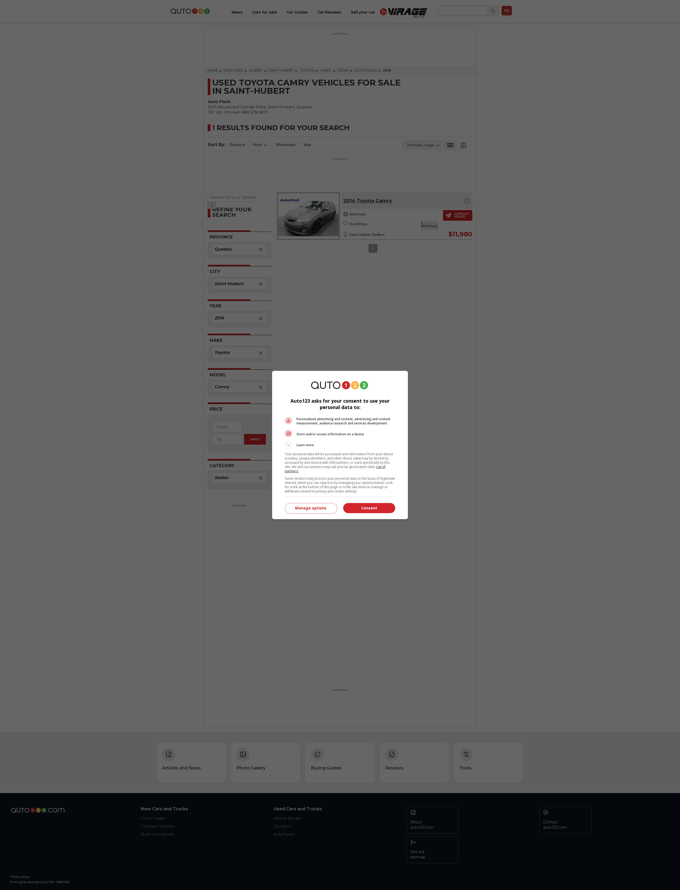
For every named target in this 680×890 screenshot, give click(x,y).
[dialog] (340, 445)
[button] (340, 445)
